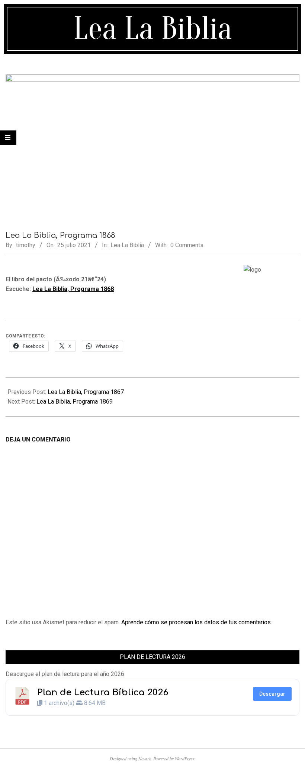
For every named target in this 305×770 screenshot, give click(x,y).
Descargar (272, 694)
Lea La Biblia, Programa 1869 (74, 401)
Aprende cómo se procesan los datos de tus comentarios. (196, 622)
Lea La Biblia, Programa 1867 (86, 391)
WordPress (185, 758)
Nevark (144, 758)
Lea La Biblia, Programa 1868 (73, 288)
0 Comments (186, 245)
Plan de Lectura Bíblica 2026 (102, 693)
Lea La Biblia (127, 245)
